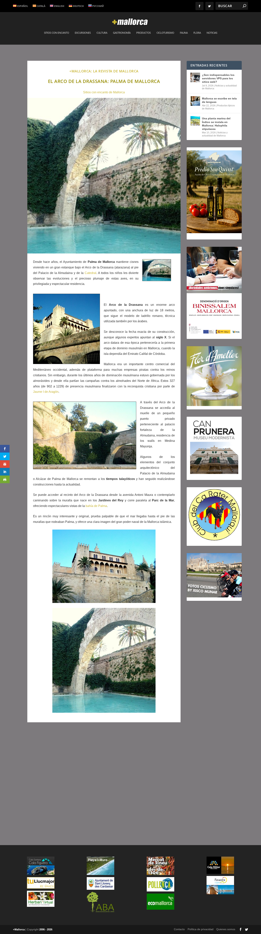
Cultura (101, 32)
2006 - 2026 (45, 929)
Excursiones (83, 32)
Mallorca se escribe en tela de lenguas (219, 100)
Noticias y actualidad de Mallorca (215, 134)
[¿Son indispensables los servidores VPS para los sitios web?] (195, 77)
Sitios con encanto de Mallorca (104, 92)
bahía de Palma (96, 506)
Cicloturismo (165, 32)
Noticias (212, 32)
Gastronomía (121, 32)
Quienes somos (225, 929)
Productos (143, 32)
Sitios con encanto (56, 32)
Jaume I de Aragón (45, 391)
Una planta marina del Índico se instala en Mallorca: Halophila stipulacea (216, 123)
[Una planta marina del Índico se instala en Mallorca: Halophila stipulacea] (195, 121)
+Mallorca (19, 929)
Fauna (184, 32)
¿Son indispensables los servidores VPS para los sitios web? (218, 78)
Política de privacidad (200, 929)
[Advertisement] (104, 780)
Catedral (90, 273)
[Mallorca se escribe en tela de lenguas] (195, 101)
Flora (197, 32)
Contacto (179, 929)
